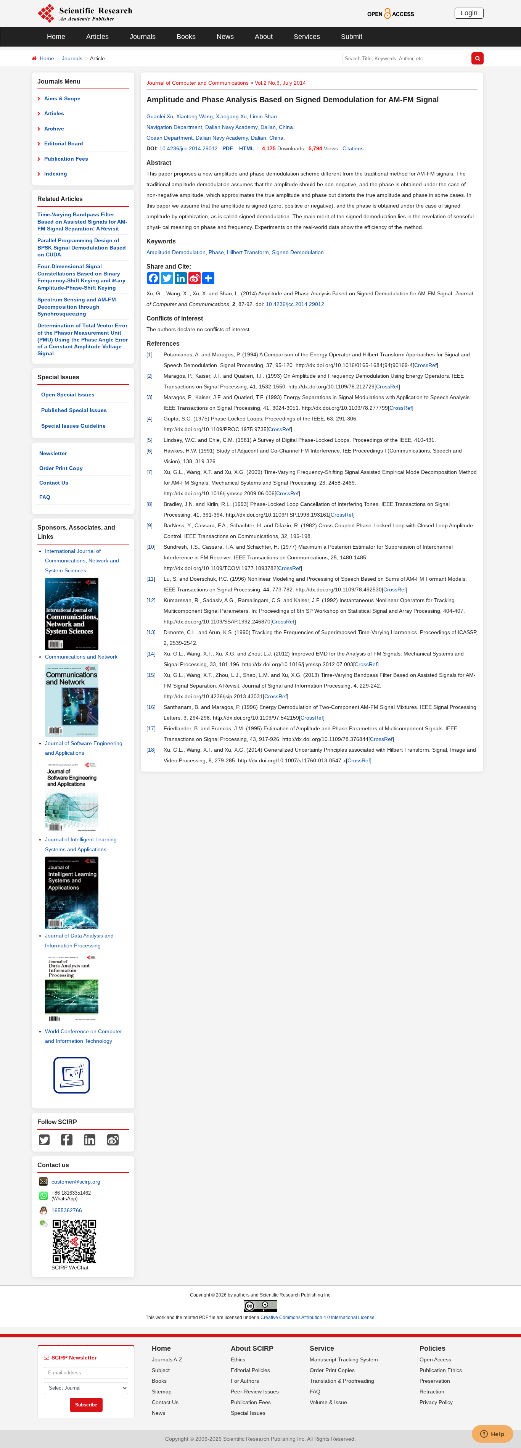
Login (469, 13)
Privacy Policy (436, 1402)
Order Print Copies (332, 1370)
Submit (351, 36)
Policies (432, 1348)
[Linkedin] (89, 1139)
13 (151, 632)
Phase (216, 252)
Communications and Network (81, 657)
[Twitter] (44, 1139)
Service (322, 1348)
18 (151, 750)
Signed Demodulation (298, 252)
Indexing (55, 174)
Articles (97, 36)
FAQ (44, 497)
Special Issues (248, 1413)
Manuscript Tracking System (344, 1359)
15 (151, 675)
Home (56, 36)
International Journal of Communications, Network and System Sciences (82, 560)
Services (307, 36)
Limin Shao (263, 116)
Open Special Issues (68, 394)
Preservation (435, 1381)
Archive (54, 129)
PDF (227, 148)
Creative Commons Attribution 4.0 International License (317, 1317)
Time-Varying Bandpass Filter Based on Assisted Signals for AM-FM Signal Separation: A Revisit (82, 221)
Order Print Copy (61, 468)
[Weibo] (113, 1139)
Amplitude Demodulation (176, 252)
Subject (161, 1370)
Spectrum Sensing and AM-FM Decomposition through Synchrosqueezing (76, 306)
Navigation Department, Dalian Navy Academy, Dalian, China (219, 127)
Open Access (435, 1359)
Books (186, 36)
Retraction (432, 1391)
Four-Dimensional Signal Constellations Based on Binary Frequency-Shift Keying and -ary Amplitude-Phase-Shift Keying (81, 277)
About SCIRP (252, 1348)
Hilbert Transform (248, 252)
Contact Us (53, 483)
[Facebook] (66, 1139)
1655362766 (66, 1210)
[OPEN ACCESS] (391, 13)
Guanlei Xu (159, 116)
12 (151, 600)
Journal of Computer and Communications (197, 83)
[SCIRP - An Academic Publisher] (84, 13)
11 (151, 579)
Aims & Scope (62, 98)
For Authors (245, 1381)
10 (151, 547)
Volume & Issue (328, 1402)
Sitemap (162, 1391)
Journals (143, 36)
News (225, 36)
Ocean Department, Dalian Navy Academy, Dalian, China (214, 138)
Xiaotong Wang (194, 116)
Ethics (238, 1359)
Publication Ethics (441, 1370)
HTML (246, 148)
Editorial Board (63, 143)
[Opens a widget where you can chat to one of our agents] (492, 1434)
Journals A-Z (167, 1359)
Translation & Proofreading (342, 1381)
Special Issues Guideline (73, 426)
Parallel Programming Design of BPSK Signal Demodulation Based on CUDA (81, 247)
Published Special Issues (74, 410)
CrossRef (425, 365)
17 (151, 728)
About (264, 36)
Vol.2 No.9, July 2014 (280, 83)
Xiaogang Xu (231, 116)
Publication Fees (66, 159)
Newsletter (53, 453)
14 (151, 654)
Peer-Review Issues (255, 1391)
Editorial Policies (250, 1370)
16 (151, 707)
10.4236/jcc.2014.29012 (188, 148)
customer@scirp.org (75, 1182)
